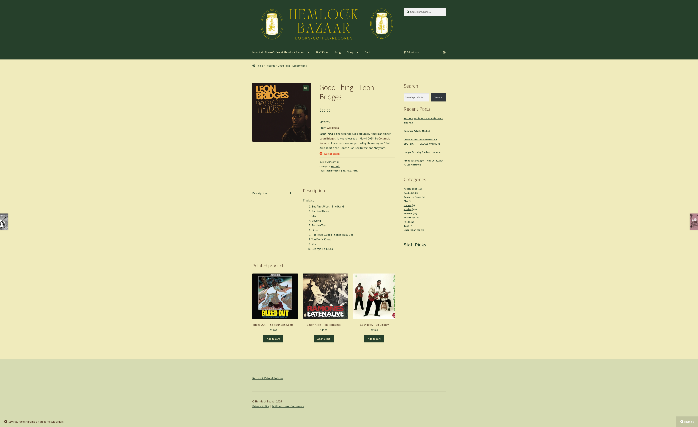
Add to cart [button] (273, 338)
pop (343, 170)
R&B (349, 170)
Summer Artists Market (417, 131)
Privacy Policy (260, 406)
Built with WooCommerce (288, 406)
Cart (367, 52)
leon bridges (333, 170)
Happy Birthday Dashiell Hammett (423, 152)
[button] (306, 88)
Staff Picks (322, 52)
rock (355, 170)
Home (260, 65)
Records (270, 65)
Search (438, 97)
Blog (338, 52)
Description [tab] (259, 193)
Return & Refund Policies (267, 378)
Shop (350, 52)
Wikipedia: (333, 127)
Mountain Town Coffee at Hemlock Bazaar (278, 52)
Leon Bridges (328, 138)
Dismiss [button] (689, 421)
